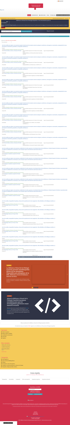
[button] (2, 274)
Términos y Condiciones (35, 392)
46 (43, 256)
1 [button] (32, 287)
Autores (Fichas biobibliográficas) (8, 360)
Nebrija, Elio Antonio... (6, 345)
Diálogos (3, 362)
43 (37, 256)
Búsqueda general (26, 31)
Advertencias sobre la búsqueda (58, 18)
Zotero (27, 308)
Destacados (4, 336)
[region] (35, 274)
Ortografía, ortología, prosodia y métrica (9, 366)
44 (39, 256)
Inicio (19, 256)
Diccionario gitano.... (6, 348)
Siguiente (47, 256)
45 (41, 256)
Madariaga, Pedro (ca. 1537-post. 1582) (11, 205)
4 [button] (37, 287)
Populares (4, 338)
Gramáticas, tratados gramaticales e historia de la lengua (16, 61)
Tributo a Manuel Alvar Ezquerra (63, 15)
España (3, 48)
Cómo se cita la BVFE (10, 18)
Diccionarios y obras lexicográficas (8, 363)
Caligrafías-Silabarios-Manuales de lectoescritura (15, 49)
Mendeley (9, 309)
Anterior (23, 256)
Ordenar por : (8, 40)
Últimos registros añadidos (7, 333)
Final (51, 256)
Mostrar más (4, 351)
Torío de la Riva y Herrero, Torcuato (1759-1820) (12, 50)
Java (66, 18)
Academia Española (6, 346)
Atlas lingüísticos (5, 359)
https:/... (3, 349)
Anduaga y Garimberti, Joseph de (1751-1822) (12, 153)
